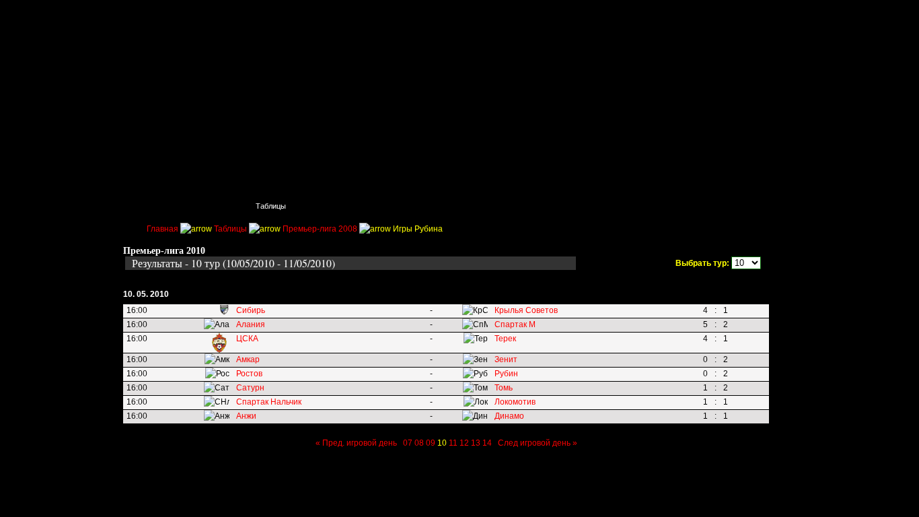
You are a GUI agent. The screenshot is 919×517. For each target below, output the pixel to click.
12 (464, 443)
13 (475, 443)
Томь (503, 387)
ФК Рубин (221, 16)
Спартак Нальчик (268, 402)
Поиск (210, 206)
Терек (505, 338)
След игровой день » (537, 443)
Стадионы (463, 206)
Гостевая (725, 206)
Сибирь (250, 310)
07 (407, 443)
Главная (151, 206)
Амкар (248, 359)
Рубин (506, 373)
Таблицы (271, 206)
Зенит (505, 359)
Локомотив (515, 402)
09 (430, 443)
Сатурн (250, 387)
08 (419, 443)
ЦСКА (247, 338)
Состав (398, 206)
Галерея (604, 206)
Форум (664, 206)
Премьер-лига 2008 (320, 229)
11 (453, 443)
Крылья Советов (526, 310)
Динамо (509, 416)
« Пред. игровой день (356, 443)
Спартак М (515, 324)
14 (487, 443)
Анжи (246, 416)
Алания (250, 324)
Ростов (249, 373)
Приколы (336, 206)
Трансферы (535, 206)
